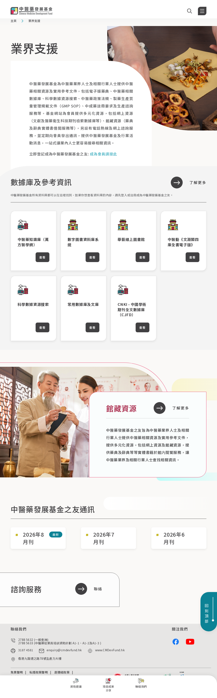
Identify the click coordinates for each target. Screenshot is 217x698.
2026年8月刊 (33, 538)
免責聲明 (17, 672)
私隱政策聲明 (38, 672)
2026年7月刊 (103, 538)
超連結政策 (62, 672)
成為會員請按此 (103, 154)
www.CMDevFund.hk (110, 650)
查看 (42, 257)
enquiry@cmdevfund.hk (64, 650)
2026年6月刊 (174, 538)
